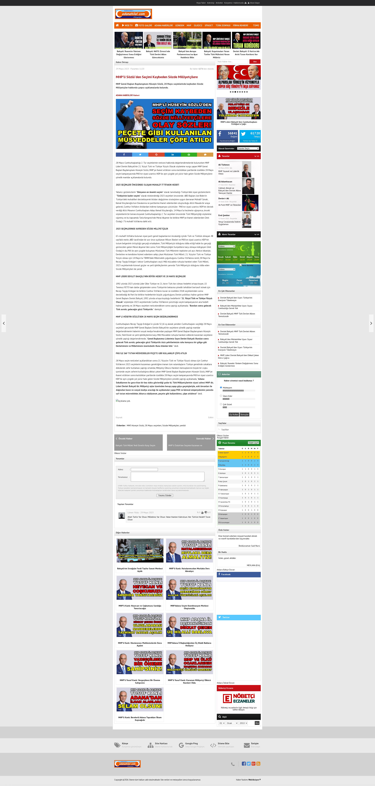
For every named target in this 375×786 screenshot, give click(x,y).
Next (257, 77)
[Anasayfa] (118, 25)
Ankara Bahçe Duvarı (226, 569)
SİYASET (209, 25)
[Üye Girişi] (245, 3)
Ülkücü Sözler (120, 453)
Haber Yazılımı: (242, 780)
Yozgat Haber (223, 437)
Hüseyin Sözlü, (138, 425)
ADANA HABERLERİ (164, 25)
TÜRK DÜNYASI (223, 25)
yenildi (183, 425)
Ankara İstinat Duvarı (226, 683)
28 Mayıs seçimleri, (153, 425)
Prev (220, 77)
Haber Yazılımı (6, 784)
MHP (189, 25)
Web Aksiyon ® (254, 780)
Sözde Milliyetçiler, (171, 425)
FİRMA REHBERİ (240, 25)
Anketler (219, 3)
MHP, (129, 425)
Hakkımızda (238, 3)
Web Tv (129, 25)
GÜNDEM (179, 25)
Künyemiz (228, 3)
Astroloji (210, 3)
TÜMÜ (256, 25)
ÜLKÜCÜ (198, 25)
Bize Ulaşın (255, 3)
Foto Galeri (145, 25)
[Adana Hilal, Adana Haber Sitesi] (133, 18)
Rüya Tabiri (201, 3)
